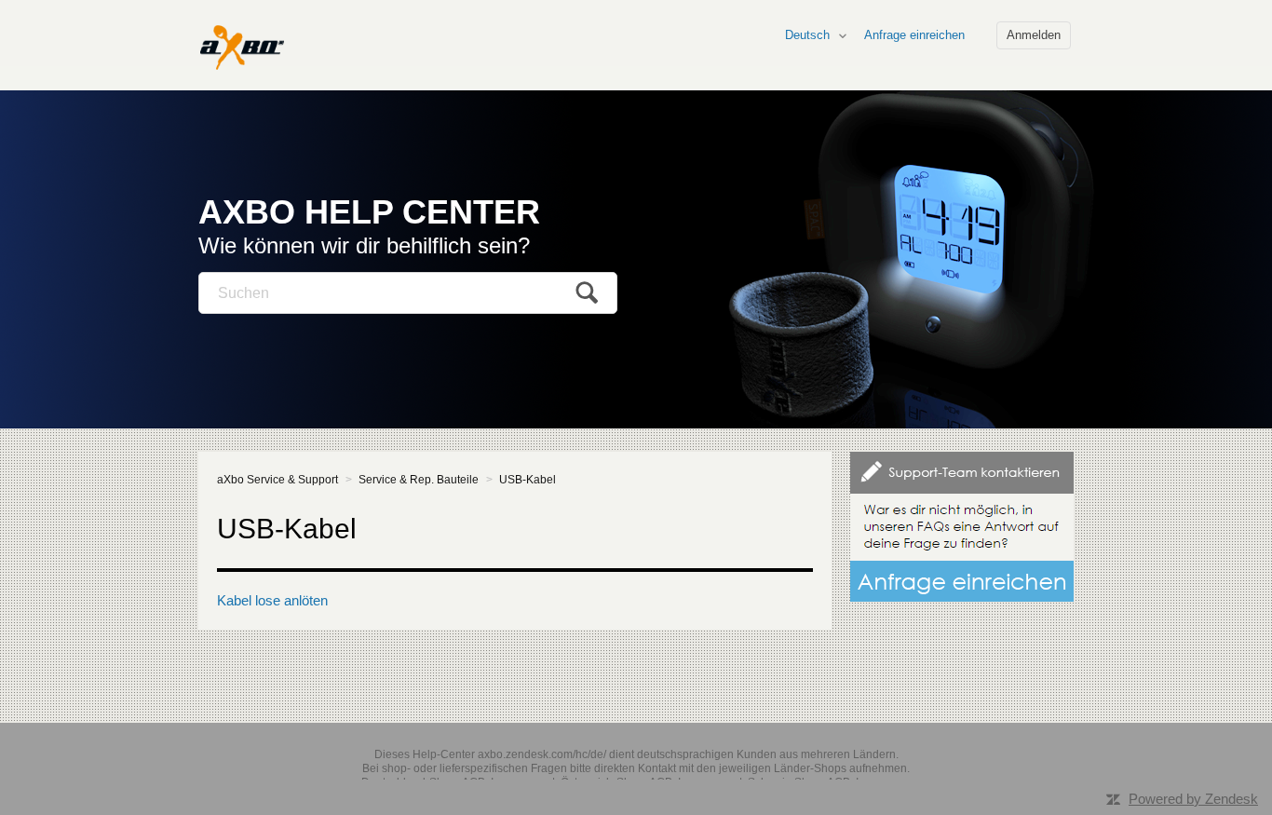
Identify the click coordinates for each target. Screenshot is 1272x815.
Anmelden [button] (1034, 35)
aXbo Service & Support (277, 479)
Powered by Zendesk (1193, 799)
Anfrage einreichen (914, 35)
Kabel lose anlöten (272, 600)
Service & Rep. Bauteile (419, 479)
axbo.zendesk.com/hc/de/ (542, 754)
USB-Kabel (527, 479)
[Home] (241, 46)
